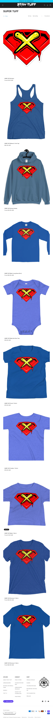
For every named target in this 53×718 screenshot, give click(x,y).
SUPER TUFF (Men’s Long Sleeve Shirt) (13, 273)
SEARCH (5, 690)
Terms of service (38, 717)
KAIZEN (28, 682)
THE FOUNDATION (31, 693)
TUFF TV (5, 693)
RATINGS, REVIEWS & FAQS (8, 686)
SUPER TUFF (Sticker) (9, 78)
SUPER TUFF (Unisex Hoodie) (11, 208)
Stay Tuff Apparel (9, 717)
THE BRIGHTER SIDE (31, 685)
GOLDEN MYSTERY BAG (19, 683)
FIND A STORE (18, 679)
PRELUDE (29, 696)
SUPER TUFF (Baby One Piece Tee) (12, 338)
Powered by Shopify (16, 717)
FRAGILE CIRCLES (31, 679)
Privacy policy (30, 717)
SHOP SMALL (18, 696)
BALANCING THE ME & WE (32, 689)
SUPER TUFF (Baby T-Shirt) (10, 533)
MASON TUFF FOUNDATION (18, 692)
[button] (2, 5)
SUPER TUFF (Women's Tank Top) (12, 143)
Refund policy (24, 717)
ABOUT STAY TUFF (7, 679)
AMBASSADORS (7, 682)
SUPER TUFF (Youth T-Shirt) (11, 403)
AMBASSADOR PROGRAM (18, 688)
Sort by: (30, 16)
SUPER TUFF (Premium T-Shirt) (11, 598)
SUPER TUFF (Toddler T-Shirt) (11, 468)
